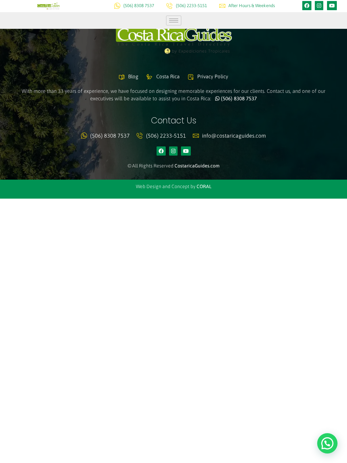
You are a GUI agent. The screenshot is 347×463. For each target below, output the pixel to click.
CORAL (204, 186)
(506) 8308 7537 (238, 98)
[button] (327, 443)
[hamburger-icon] (173, 20)
